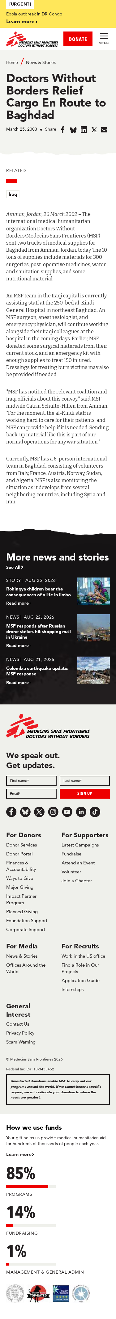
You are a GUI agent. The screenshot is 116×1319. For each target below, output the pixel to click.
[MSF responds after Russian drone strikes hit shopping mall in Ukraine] (58, 631)
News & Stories (41, 62)
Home (12, 62)
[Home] (32, 39)
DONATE (78, 39)
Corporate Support (25, 929)
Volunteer (71, 872)
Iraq (13, 194)
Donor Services (21, 845)
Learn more (20, 21)
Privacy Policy (20, 1033)
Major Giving (19, 887)
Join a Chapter (77, 881)
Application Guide (81, 980)
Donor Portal (19, 854)
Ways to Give (19, 878)
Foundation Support (26, 920)
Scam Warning (21, 1042)
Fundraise (71, 854)
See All (13, 567)
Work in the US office (83, 956)
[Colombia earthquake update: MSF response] (58, 670)
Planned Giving (22, 911)
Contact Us (17, 1024)
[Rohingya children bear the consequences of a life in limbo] (58, 591)
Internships (73, 989)
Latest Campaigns (80, 845)
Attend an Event (78, 863)
